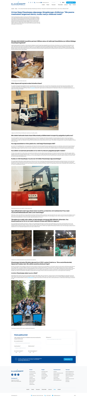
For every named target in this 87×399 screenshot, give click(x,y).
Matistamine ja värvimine (70, 378)
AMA (75, 395)
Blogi (70, 4)
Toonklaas (31, 377)
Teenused (53, 4)
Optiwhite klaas (31, 384)
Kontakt (74, 4)
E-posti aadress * (17, 346)
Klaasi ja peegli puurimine (70, 374)
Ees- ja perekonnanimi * (18, 341)
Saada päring (67, 359)
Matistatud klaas (32, 378)
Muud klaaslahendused (57, 380)
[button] (63, 2)
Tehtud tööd (60, 4)
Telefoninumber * (31, 346)
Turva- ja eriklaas (32, 375)
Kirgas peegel (43, 377)
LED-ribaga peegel (44, 371)
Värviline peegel (44, 374)
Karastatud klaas (32, 371)
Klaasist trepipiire (56, 375)
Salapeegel (43, 378)
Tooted (47, 4)
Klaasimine (67, 380)
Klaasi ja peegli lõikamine (70, 371)
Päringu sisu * (48, 337)
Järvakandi (33, 87)
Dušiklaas (55, 371)
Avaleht (43, 4)
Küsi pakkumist (70, 2)
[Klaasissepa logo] (18, 3)
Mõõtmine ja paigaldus (69, 375)
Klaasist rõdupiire (56, 374)
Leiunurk (66, 4)
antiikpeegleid (30, 277)
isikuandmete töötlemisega (23, 359)
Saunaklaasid (56, 377)
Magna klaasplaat (32, 380)
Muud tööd (67, 381)
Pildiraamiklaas (31, 381)
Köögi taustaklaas (56, 378)
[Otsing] (60, 2)
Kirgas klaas (31, 382)
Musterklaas (31, 374)
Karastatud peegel (44, 375)
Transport (67, 377)
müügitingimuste (37, 358)
